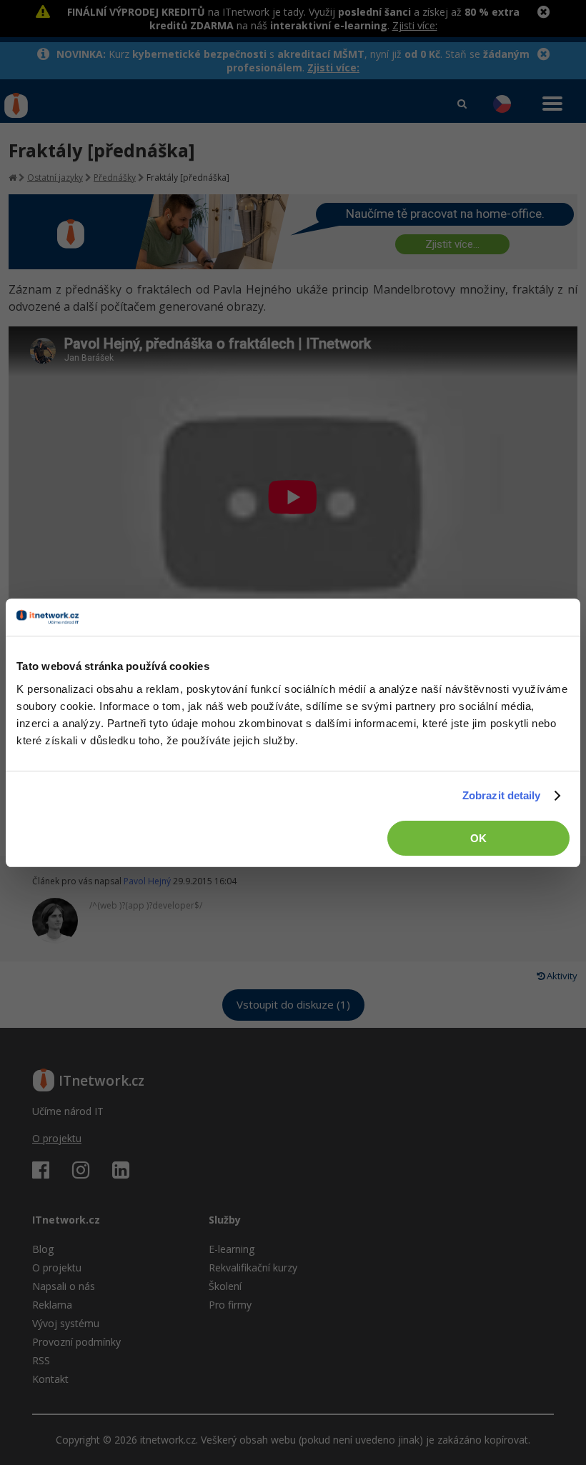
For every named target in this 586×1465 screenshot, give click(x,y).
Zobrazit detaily (501, 795)
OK (478, 838)
